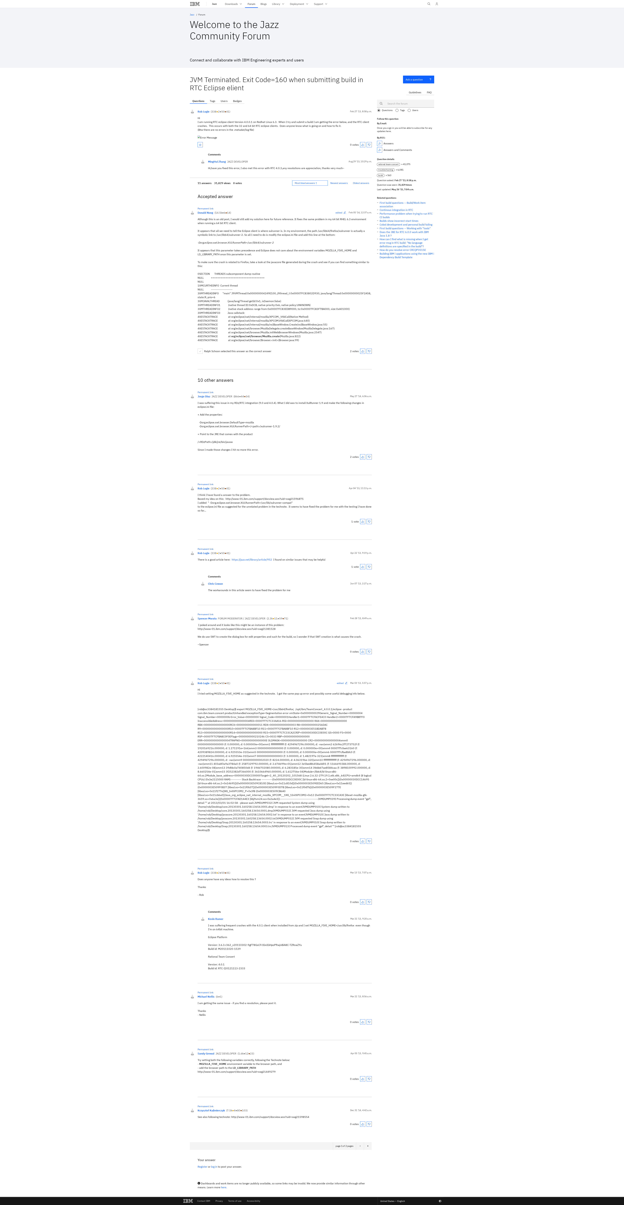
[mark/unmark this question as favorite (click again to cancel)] (200, 144)
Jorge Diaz (204, 396)
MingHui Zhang (217, 161)
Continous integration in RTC (396, 210)
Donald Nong (205, 212)
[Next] (368, 1146)
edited (339, 212)
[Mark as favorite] (200, 144)
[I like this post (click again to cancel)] (362, 144)
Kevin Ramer (215, 918)
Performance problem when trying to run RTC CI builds (406, 215)
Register (202, 1166)
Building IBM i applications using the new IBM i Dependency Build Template (407, 255)
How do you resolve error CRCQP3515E (403, 250)
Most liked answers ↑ (306, 183)
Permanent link (205, 208)
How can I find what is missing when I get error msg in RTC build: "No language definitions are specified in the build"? (404, 243)
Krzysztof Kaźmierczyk (211, 1110)
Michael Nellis (206, 996)
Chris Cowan (215, 583)
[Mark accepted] (200, 351)
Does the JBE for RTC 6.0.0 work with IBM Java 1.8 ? (404, 233)
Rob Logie (203, 111)
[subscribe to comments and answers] (379, 149)
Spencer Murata (207, 618)
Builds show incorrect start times (399, 220)
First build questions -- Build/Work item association (403, 204)
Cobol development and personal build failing (406, 224)
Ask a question (414, 79)
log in (214, 1166)
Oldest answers (361, 183)
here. (224, 1187)
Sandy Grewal (206, 1053)
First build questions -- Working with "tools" (405, 228)
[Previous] (360, 1146)
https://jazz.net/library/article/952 (252, 559)
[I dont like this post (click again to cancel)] (369, 144)
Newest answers (339, 183)
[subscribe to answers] (379, 143)
